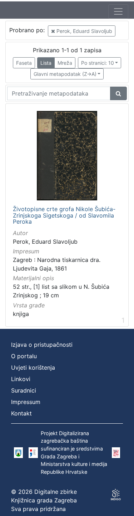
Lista (45, 63)
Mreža (65, 63)
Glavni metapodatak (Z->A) (65, 74)
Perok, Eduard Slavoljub (83, 31)
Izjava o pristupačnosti (42, 344)
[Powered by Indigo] (116, 494)
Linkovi (20, 379)
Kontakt (21, 413)
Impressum (25, 401)
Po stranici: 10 (97, 63)
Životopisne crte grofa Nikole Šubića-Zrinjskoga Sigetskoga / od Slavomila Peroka (64, 215)
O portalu (24, 356)
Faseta (24, 63)
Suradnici (23, 390)
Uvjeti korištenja (33, 367)
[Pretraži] (118, 93)
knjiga (21, 313)
